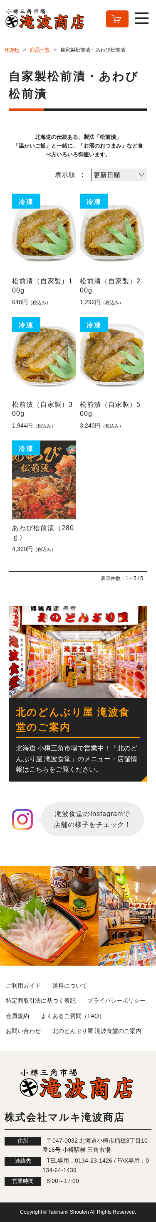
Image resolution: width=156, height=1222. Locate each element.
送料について (69, 985)
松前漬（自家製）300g (42, 409)
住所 (22, 1141)
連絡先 (23, 1161)
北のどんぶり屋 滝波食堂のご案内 (96, 1031)
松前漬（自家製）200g (110, 286)
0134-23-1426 (93, 1160)
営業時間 (23, 1181)
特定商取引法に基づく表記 (41, 1000)
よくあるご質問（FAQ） (73, 1016)
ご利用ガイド (23, 985)
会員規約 (17, 1016)
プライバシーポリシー (116, 1000)
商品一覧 (40, 50)
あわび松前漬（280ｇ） (43, 532)
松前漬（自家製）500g (110, 409)
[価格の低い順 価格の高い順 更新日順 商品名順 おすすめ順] (119, 175)
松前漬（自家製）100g (42, 286)
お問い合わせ (23, 1031)
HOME (12, 50)
